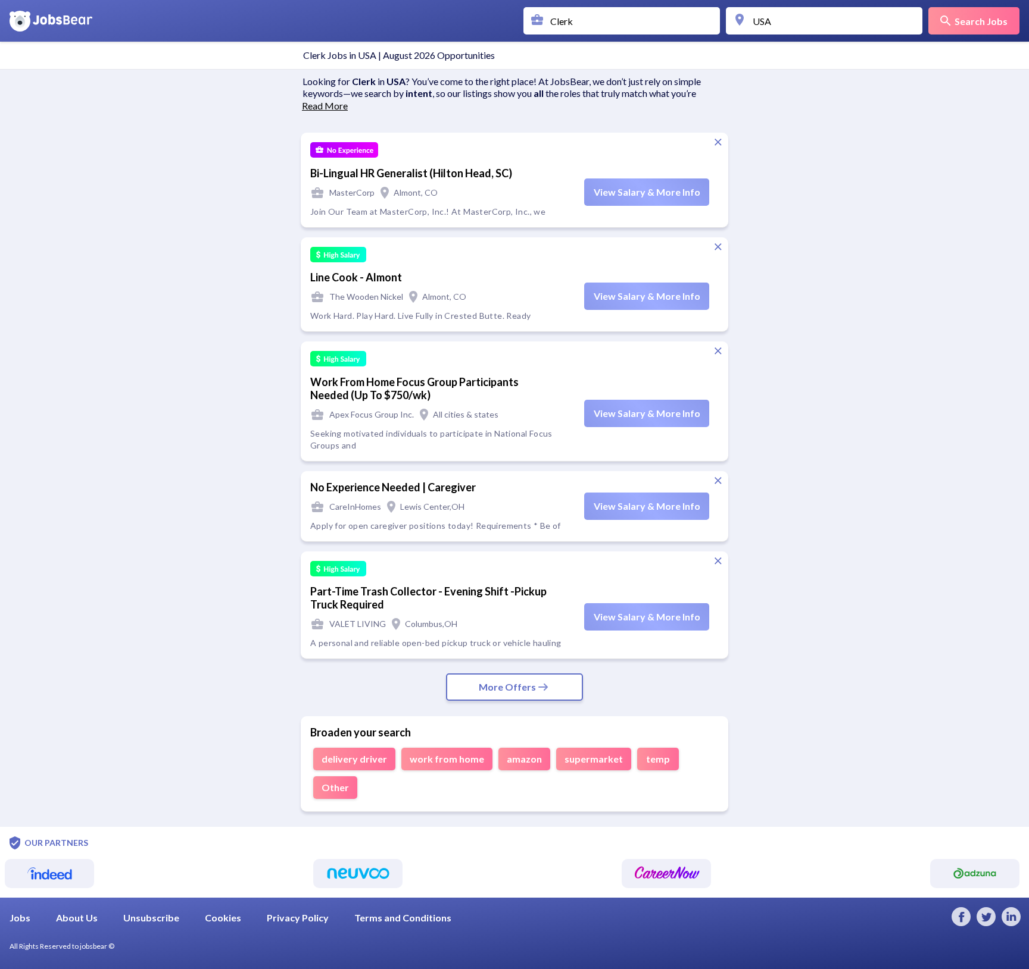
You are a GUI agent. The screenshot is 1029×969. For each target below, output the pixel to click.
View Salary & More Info (647, 191)
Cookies (223, 917)
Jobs (20, 917)
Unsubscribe (151, 917)
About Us (77, 917)
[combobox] (624, 21)
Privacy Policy (298, 917)
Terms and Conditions (402, 917)
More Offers (507, 686)
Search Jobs (981, 21)
